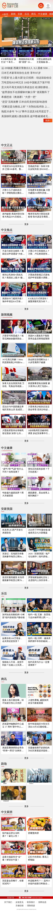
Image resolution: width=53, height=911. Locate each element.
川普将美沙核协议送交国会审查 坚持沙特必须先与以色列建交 (39, 408)
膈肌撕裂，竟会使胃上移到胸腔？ (38, 494)
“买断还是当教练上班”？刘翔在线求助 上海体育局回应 (26, 106)
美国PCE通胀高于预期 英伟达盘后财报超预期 (38, 337)
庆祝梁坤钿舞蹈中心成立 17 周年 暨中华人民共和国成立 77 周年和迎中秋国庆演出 (13, 725)
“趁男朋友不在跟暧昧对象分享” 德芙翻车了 (25, 92)
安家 (20, 14)
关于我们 (8, 902)
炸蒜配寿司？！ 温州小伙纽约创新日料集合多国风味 (39, 882)
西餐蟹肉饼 (33, 833)
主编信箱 (20, 905)
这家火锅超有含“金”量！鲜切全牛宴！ (11, 858)
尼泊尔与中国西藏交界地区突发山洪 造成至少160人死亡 (13, 408)
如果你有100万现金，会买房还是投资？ (12, 639)
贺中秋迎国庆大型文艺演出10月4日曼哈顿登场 (38, 725)
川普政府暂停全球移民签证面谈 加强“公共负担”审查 (13, 432)
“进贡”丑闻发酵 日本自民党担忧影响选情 (24, 101)
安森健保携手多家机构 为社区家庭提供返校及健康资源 (38, 749)
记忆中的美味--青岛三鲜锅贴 (38, 858)
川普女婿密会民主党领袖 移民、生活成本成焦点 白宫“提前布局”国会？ (44, 61)
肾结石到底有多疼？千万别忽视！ (38, 470)
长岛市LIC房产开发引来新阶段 (12, 531)
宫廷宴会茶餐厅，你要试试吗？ (13, 882)
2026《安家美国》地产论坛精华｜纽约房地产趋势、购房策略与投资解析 (39, 555)
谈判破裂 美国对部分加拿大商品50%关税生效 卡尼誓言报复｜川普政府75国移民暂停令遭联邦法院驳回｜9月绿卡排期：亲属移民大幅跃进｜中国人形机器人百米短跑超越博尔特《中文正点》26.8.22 (13, 215)
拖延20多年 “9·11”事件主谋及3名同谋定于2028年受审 (26, 111)
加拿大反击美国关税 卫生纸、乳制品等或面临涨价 (13, 385)
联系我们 (31, 902)
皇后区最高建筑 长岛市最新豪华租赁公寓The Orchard (13, 579)
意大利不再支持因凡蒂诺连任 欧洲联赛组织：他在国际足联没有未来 (26, 87)
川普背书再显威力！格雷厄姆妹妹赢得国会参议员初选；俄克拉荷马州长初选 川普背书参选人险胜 (13, 337)
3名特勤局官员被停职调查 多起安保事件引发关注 (39, 432)
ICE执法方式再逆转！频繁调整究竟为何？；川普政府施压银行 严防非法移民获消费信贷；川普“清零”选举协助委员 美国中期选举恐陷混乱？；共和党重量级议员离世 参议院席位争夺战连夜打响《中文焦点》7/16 (39, 300)
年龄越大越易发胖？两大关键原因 (13, 494)
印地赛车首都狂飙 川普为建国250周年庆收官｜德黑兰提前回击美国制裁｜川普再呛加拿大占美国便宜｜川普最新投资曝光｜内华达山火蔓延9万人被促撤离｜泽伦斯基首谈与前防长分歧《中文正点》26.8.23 (39, 191)
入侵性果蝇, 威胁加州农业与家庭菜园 (38, 701)
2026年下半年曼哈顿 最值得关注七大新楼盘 (39, 531)
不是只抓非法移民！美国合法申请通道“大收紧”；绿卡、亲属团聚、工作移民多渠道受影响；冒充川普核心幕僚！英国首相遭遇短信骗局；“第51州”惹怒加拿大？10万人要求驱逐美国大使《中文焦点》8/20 (13, 252)
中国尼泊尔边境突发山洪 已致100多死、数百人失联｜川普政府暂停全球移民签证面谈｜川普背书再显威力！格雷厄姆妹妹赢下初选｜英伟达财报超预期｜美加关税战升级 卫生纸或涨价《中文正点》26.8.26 (13, 168)
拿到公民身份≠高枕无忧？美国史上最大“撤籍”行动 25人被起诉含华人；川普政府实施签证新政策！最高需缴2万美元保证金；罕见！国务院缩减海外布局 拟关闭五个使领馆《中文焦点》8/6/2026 (13, 276)
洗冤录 (5, 783)
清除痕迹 (31, 905)
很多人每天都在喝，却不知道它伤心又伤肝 (13, 701)
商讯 (33, 14)
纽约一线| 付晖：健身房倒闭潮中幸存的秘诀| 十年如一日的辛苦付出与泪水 (39, 640)
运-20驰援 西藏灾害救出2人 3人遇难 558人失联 (26, 68)
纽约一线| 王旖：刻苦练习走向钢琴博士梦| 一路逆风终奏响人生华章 (39, 616)
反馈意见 (20, 902)
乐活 (26, 14)
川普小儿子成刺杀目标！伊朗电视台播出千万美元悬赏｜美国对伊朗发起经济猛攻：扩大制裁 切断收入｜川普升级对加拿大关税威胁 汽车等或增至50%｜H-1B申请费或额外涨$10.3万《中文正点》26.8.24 (13, 191)
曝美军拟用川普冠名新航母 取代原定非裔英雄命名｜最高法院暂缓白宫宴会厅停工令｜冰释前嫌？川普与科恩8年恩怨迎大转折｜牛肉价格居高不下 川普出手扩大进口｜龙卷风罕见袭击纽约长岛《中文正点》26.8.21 (39, 215)
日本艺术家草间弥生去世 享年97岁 (21, 72)
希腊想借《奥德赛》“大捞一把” (18, 97)
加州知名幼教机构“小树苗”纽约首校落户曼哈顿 (13, 616)
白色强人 (31, 783)
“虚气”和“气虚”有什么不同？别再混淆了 (12, 470)
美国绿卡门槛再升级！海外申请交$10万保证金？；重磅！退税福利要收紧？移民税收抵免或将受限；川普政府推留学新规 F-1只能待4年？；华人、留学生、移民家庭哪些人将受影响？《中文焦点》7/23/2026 (13, 300)
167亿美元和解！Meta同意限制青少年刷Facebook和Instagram (13, 361)
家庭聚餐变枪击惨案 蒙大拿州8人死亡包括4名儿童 (39, 385)
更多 (47, 120)
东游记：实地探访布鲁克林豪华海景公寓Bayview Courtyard (13, 555)
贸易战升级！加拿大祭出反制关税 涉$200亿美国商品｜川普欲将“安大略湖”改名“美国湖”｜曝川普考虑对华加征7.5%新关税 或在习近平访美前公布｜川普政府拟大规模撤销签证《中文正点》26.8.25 (39, 168)
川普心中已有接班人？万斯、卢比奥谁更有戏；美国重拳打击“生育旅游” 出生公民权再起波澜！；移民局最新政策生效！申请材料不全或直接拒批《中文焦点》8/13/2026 (39, 252)
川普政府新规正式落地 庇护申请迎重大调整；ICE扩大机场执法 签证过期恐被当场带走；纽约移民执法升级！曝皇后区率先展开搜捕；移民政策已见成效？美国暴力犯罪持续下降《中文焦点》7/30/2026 (39, 276)
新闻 (13, 14)
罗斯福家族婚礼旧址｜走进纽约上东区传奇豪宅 (39, 579)
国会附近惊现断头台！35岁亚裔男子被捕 (38, 361)
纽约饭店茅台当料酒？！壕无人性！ (10, 834)
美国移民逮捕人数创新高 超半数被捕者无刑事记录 (26, 116)
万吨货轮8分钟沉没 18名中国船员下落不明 (25, 82)
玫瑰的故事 (6, 801)
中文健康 (42, 14)
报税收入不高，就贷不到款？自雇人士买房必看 (13, 663)
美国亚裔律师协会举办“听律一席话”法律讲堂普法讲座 (13, 749)
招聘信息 (42, 902)
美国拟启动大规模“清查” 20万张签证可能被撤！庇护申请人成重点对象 (26, 61)
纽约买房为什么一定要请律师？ (38, 663)
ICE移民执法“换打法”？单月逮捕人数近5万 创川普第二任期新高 (8, 61)
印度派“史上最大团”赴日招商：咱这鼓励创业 (26, 77)
